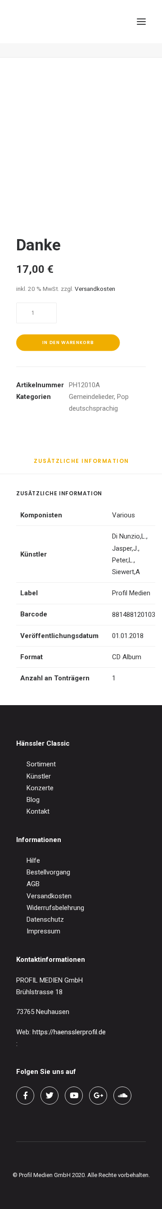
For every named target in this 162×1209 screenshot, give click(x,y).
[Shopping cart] (115, 22)
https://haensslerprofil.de (69, 1032)
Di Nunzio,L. (129, 536)
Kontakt (38, 811)
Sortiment (41, 764)
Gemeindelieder (91, 397)
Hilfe (33, 860)
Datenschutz (45, 919)
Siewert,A (126, 572)
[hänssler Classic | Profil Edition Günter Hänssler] (54, 21)
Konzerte (40, 788)
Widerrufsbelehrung (55, 908)
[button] (141, 21)
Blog (33, 800)
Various (123, 515)
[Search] (100, 22)
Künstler (39, 776)
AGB (33, 884)
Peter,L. (123, 560)
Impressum (43, 931)
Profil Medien (131, 593)
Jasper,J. (125, 548)
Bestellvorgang (48, 872)
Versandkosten (95, 288)
